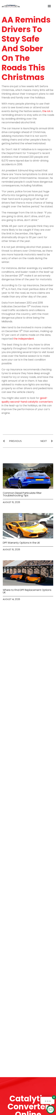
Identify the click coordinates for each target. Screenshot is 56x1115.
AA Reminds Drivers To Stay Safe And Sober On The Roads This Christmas (26, 48)
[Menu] (49, 6)
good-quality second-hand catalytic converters (27, 400)
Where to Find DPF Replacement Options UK (27, 591)
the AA (46, 111)
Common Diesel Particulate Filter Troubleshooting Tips (22, 494)
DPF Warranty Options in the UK (21, 543)
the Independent (23, 338)
